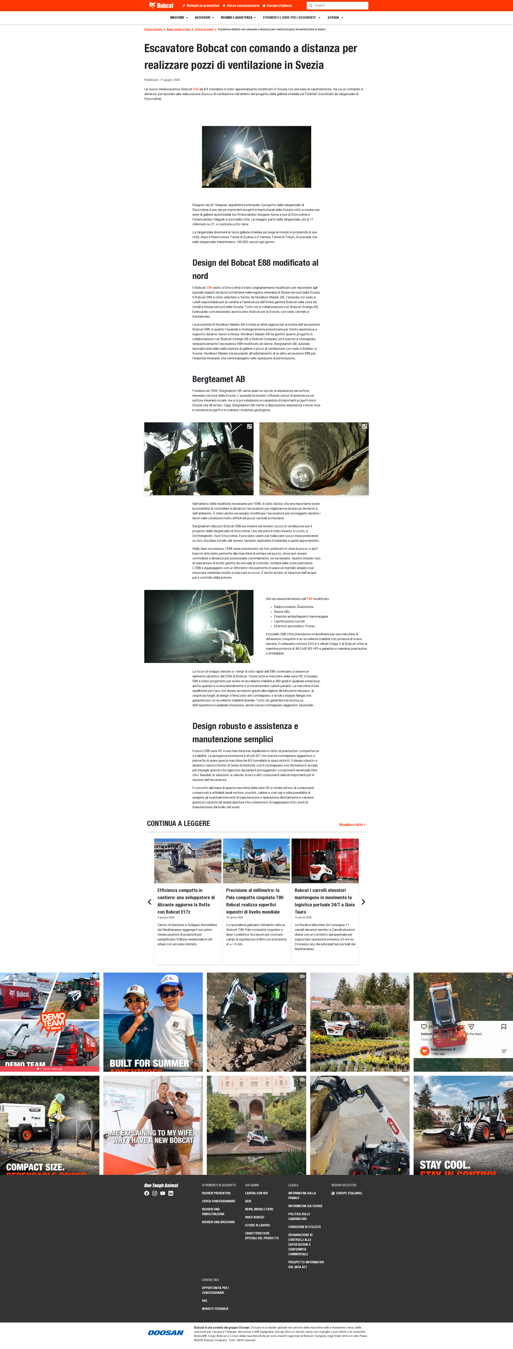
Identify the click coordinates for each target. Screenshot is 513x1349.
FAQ (204, 1301)
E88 (196, 89)
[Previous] (150, 902)
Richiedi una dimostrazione (213, 1211)
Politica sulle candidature (299, 1216)
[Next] (362, 902)
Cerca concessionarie (243, 5)
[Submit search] (365, 5)
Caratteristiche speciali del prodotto (262, 1235)
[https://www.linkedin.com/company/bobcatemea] (170, 1194)
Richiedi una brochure (218, 1222)
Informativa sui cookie (305, 1206)
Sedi (248, 1201)
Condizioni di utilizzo (304, 1227)
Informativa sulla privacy (302, 1195)
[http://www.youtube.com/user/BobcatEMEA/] (162, 1194)
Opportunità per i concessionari (215, 1290)
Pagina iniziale (153, 29)
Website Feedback (215, 1309)
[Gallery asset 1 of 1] (256, 157)
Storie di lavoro (204, 29)
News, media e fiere (179, 29)
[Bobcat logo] (161, 6)
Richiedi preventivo (216, 1193)
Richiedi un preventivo (203, 5)
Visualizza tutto (351, 824)
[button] (249, 426)
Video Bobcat (255, 1217)
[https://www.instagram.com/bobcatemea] (154, 1194)
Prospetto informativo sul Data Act (306, 1264)
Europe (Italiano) (279, 5)
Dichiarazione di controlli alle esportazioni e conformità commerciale (300, 1244)
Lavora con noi (256, 1193)
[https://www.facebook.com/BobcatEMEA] (146, 1194)
